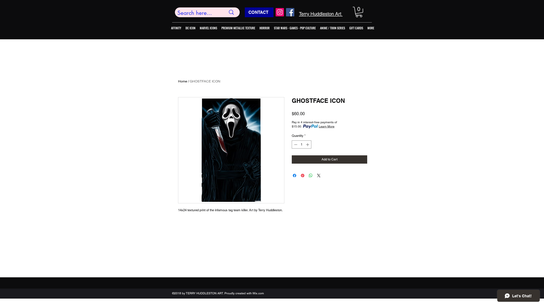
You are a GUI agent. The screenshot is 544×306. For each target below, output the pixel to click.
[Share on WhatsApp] (310, 175)
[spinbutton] (301, 145)
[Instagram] (280, 12)
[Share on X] (318, 175)
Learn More (326, 126)
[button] (359, 12)
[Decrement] (295, 145)
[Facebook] (290, 12)
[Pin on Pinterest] (302, 175)
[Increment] (308, 145)
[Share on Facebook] (294, 175)
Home (182, 81)
